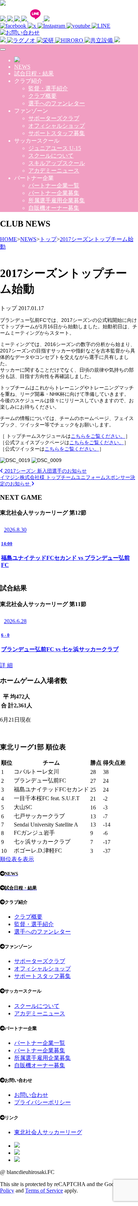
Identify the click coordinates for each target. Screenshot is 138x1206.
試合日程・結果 (34, 73)
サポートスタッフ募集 (56, 133)
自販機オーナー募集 (53, 208)
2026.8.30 (15, 530)
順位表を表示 (17, 859)
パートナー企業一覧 (53, 185)
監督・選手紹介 (48, 88)
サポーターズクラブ (53, 118)
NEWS (22, 67)
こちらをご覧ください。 (98, 436)
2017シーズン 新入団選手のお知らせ (45, 471)
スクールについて (51, 156)
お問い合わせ (31, 1095)
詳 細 (6, 665)
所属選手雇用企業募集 (56, 200)
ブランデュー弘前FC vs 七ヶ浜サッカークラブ (60, 649)
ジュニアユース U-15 (54, 148)
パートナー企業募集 (53, 193)
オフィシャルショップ (56, 126)
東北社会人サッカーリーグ (48, 1132)
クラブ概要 (42, 96)
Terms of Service (44, 1191)
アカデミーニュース (53, 171)
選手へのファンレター (56, 103)
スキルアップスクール (56, 163)
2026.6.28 (15, 621)
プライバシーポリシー (42, 1102)
